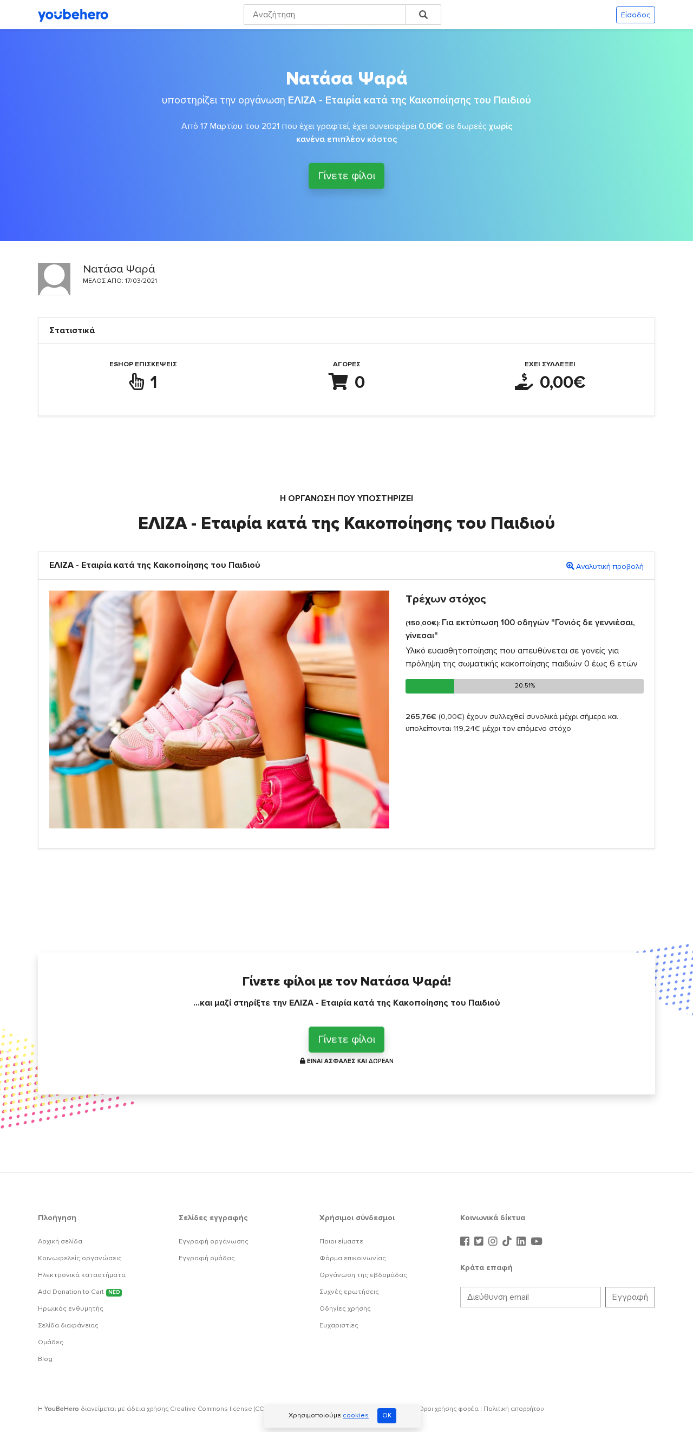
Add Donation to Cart (79, 1291)
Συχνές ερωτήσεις (349, 1291)
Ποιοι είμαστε (341, 1241)
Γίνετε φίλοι (346, 176)
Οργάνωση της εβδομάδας (363, 1275)
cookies (356, 1415)
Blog (45, 1359)
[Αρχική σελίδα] (73, 15)
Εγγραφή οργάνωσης (214, 1241)
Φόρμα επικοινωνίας (352, 1258)
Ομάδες (50, 1342)
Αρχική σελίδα (60, 1241)
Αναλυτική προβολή (610, 566)
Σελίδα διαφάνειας (68, 1325)
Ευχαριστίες (338, 1325)
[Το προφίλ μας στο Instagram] (494, 1241)
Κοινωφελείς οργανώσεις (80, 1258)
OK (386, 1415)
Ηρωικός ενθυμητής (70, 1308)
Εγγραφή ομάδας (207, 1258)
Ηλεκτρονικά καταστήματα (82, 1275)
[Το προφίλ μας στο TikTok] (508, 1241)
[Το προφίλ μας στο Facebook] (466, 1241)
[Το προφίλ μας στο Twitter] (480, 1241)
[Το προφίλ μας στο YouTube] (536, 1241)
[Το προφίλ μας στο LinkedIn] (522, 1241)
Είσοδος (635, 15)
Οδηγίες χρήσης (345, 1308)
